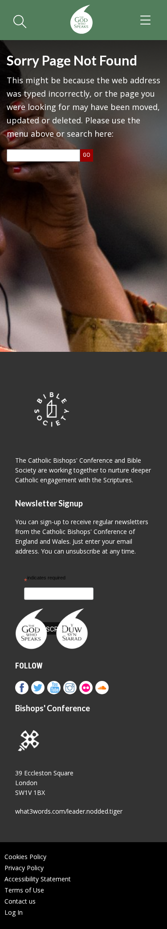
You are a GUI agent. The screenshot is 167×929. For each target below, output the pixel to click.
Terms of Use (24, 890)
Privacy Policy (24, 868)
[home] (81, 20)
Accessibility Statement (37, 879)
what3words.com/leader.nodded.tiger (68, 811)
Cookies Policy (25, 856)
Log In (13, 912)
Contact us (20, 901)
